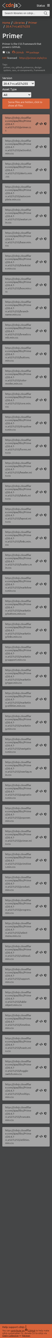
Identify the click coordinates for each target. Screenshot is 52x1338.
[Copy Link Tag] (41, 124)
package (34, 52)
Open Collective (10, 1335)
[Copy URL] (37, 124)
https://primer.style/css (33, 57)
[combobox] (18, 83)
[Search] (45, 13)
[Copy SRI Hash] (45, 124)
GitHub (19, 52)
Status (41, 5)
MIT (4, 57)
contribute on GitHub (23, 1330)
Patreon (26, 1335)
